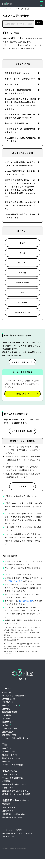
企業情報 (29, 833)
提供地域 (6, 708)
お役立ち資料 (7, 721)
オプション (22, 262)
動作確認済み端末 (26, 601)
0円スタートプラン (10, 754)
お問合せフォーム (22, 394)
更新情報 (6, 804)
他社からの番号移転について (14, 784)
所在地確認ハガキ (22, 312)
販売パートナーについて (12, 817)
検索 (38, 22)
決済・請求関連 (22, 282)
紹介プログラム (8, 810)
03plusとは (6, 692)
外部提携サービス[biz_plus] (13, 814)
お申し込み (12, 855)
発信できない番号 (15, 581)
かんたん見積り (34, 855)
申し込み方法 (9, 770)
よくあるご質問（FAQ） (22, 362)
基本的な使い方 (8, 698)
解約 (22, 292)
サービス (7, 688)
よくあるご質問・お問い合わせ (15, 738)
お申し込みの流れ (9, 774)
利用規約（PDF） (9, 735)
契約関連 (22, 272)
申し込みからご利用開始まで (14, 695)
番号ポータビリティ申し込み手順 (16, 794)
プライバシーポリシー (10, 836)
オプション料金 (8, 751)
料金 (4, 744)
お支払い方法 (7, 787)
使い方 (22, 252)
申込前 (22, 242)
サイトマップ (7, 830)
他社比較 (6, 761)
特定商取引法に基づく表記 (12, 833)
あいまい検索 (13, 32)
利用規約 (19, 830)
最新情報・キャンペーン (15, 800)
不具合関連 (22, 302)
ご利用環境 (7, 715)
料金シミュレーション (11, 758)
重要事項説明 (7, 731)
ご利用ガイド (7, 702)
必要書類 (6, 781)
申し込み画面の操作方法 (12, 777)
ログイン (22, 486)
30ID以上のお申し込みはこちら (15, 790)
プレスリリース (8, 807)
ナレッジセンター (9, 728)
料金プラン (7, 748)
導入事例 (6, 718)
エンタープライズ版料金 (12, 764)
